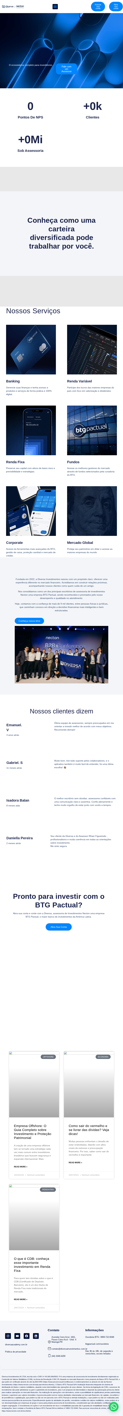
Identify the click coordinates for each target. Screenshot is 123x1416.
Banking (13, 381)
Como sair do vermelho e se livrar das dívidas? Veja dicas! (89, 1130)
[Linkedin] (36, 1336)
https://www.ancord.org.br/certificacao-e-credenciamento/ (66, 1382)
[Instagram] (8, 1336)
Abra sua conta (59, 927)
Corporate (14, 543)
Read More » (20, 1167)
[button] (55, 6)
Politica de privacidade (15, 1352)
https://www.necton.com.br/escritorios (16, 1411)
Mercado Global (80, 543)
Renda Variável (79, 381)
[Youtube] (17, 1336)
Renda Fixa (15, 462)
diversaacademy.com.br (16, 1344)
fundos (73, 462)
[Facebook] (26, 1336)
